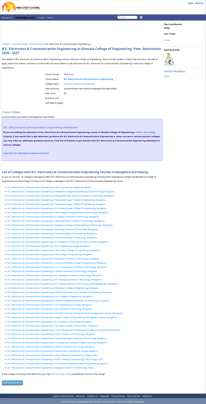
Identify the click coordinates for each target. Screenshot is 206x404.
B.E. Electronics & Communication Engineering (88, 79)
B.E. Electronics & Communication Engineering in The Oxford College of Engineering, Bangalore (53, 250)
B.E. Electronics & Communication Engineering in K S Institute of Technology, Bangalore (49, 321)
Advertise (146, 396)
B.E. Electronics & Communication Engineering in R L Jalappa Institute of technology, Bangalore (53, 216)
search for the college (61, 374)
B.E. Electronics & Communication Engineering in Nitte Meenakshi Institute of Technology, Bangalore (56, 220)
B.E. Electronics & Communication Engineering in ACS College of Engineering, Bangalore (49, 296)
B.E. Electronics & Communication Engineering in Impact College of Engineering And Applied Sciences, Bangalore (62, 317)
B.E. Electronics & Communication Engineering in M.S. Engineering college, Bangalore (48, 246)
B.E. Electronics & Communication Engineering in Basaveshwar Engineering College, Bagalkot (52, 350)
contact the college (145, 132)
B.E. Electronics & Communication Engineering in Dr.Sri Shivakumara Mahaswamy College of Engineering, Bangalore (63, 329)
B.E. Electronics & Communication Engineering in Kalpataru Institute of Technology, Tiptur (50, 367)
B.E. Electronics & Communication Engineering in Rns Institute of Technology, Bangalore (49, 309)
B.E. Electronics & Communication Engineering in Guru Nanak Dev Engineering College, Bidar (52, 355)
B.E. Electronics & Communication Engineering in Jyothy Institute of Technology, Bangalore (51, 346)
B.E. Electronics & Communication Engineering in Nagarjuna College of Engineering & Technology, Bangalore (59, 225)
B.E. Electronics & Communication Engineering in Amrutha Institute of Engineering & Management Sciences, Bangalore (64, 313)
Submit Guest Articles (63, 396)
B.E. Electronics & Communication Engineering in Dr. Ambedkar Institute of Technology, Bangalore (54, 275)
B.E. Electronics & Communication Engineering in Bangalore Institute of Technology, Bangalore (53, 258)
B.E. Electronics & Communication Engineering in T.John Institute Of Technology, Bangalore (51, 334)
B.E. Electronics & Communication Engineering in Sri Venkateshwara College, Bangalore (49, 304)
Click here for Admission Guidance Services (26, 153)
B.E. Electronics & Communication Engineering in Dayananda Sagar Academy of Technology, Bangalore (57, 338)
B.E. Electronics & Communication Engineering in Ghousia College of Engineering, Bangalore (52, 233)
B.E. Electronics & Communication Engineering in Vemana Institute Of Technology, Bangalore (52, 271)
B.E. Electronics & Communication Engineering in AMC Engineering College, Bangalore (49, 187)
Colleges (6, 44)
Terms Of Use (133, 396)
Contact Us (92, 396)
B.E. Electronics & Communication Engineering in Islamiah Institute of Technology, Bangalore (52, 237)
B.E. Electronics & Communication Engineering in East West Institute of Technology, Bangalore (52, 229)
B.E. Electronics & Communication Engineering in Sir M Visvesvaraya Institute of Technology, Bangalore (57, 267)
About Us (80, 396)
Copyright (104, 396)
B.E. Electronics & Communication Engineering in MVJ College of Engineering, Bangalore (49, 254)
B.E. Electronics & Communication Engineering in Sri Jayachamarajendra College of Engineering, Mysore (57, 363)
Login (191, 3)
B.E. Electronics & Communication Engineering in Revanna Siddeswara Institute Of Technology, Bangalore (58, 300)
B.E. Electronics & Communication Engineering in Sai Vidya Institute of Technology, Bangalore (52, 325)
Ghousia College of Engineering (27, 44)
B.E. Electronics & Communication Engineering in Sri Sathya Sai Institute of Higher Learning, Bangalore (57, 342)
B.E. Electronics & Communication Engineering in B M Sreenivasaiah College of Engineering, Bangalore (57, 208)
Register (199, 3)
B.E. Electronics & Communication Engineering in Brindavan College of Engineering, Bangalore (53, 288)
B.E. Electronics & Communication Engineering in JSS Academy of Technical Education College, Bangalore (57, 241)
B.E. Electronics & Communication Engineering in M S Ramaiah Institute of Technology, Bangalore (54, 279)
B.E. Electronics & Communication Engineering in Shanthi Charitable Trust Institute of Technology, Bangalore (59, 292)
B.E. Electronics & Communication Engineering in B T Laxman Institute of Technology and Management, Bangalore (62, 283)
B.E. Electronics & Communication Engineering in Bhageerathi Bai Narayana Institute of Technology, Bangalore (60, 195)
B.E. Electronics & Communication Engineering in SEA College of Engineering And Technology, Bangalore (57, 212)
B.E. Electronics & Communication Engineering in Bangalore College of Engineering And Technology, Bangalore (61, 191)
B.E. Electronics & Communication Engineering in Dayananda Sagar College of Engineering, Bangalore (56, 199)
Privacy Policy (118, 396)
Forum (41, 17)
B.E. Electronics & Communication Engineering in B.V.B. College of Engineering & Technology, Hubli (55, 359)
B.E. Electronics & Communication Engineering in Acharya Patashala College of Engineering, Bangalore (56, 262)
